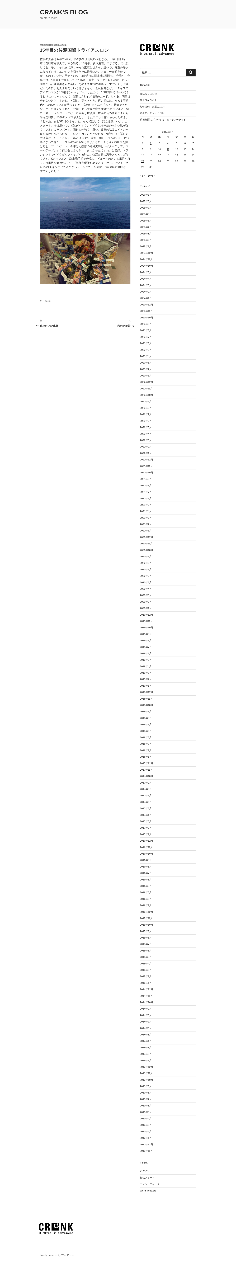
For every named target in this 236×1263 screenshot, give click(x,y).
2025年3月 (146, 233)
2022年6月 (146, 421)
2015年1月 (146, 983)
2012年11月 (146, 1150)
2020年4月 (146, 588)
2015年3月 (146, 970)
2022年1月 (146, 453)
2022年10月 (146, 395)
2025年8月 (146, 201)
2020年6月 (146, 575)
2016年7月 (146, 873)
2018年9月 (146, 711)
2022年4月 (146, 433)
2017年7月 (146, 795)
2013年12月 (146, 1067)
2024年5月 (146, 272)
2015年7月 (146, 944)
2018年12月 (146, 692)
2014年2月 (146, 1054)
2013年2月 (146, 1131)
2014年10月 (146, 1002)
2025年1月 (146, 246)
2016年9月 (146, 860)
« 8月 (143, 175)
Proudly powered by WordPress (56, 1255)
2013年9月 (146, 1086)
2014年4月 (146, 1041)
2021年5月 (146, 504)
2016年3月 (146, 892)
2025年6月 (146, 214)
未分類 (47, 301)
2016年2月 (146, 899)
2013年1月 (146, 1138)
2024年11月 (146, 259)
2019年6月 (146, 653)
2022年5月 (146, 427)
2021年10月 (146, 472)
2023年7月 (146, 337)
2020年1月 (146, 608)
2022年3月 (146, 440)
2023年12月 (146, 304)
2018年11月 (146, 698)
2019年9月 (146, 634)
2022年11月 (146, 388)
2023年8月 (146, 330)
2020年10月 (146, 550)
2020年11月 (146, 543)
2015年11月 (146, 918)
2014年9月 (146, 1008)
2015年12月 (146, 912)
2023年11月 (146, 311)
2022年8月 (146, 408)
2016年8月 (146, 866)
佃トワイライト (148, 100)
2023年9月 (146, 324)
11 (168, 149)
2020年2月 (146, 601)
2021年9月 (146, 479)
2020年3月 (146, 595)
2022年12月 (146, 382)
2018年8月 (146, 718)
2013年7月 (146, 1099)
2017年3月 (146, 821)
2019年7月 (146, 647)
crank (63, 45)
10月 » (151, 175)
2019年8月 (146, 640)
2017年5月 (146, 808)
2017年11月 (146, 769)
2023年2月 (146, 369)
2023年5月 (146, 349)
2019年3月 (146, 672)
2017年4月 (146, 815)
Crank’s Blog (64, 12)
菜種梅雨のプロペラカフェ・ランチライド (163, 119)
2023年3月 (146, 362)
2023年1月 (146, 375)
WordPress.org (148, 1190)
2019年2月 (146, 679)
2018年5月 (146, 737)
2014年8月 (146, 1015)
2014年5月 (146, 1034)
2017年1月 (146, 834)
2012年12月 (146, 1144)
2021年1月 (146, 530)
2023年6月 (146, 343)
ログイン (145, 1171)
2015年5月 (146, 957)
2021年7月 (146, 492)
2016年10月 (146, 853)
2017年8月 (146, 789)
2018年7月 (146, 724)
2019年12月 (146, 614)
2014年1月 (146, 1060)
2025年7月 (146, 207)
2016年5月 (146, 886)
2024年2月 (146, 291)
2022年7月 (146, 414)
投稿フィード (147, 1177)
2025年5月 (146, 220)
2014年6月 (146, 1028)
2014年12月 (146, 989)
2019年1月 (146, 685)
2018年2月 (146, 750)
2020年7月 (146, 569)
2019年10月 (146, 627)
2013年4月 (146, 1118)
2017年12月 (146, 763)
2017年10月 (146, 776)
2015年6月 (146, 950)
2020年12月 (146, 537)
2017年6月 (146, 802)
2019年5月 (146, 659)
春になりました (148, 93)
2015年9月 (146, 931)
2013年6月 (146, 1105)
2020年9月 (146, 556)
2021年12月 (146, 459)
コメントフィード (149, 1184)
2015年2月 (146, 976)
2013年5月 (146, 1112)
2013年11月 (146, 1073)
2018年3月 (146, 743)
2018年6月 (146, 731)
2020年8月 (146, 563)
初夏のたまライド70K (152, 113)
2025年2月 (146, 240)
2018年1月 (146, 756)
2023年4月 (146, 356)
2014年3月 (146, 1047)
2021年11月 (146, 466)
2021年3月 (146, 517)
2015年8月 (146, 937)
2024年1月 (146, 298)
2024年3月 (146, 285)
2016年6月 (146, 879)
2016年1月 (146, 905)
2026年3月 (146, 194)
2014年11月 (146, 996)
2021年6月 (146, 498)
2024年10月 (146, 265)
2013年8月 (146, 1092)
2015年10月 (146, 924)
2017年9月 (146, 782)
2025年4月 (146, 227)
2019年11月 (146, 621)
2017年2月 (146, 827)
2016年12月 (146, 840)
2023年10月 (146, 317)
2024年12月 (146, 253)
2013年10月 (146, 1079)
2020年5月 (146, 582)
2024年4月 (146, 278)
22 (142, 161)
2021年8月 (146, 485)
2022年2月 (146, 446)
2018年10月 (146, 705)
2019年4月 (146, 666)
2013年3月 (146, 1125)
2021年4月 (146, 511)
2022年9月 (146, 401)
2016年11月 (146, 847)
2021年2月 (146, 524)
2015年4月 (146, 963)
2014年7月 (146, 1021)
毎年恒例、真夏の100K (152, 106)
